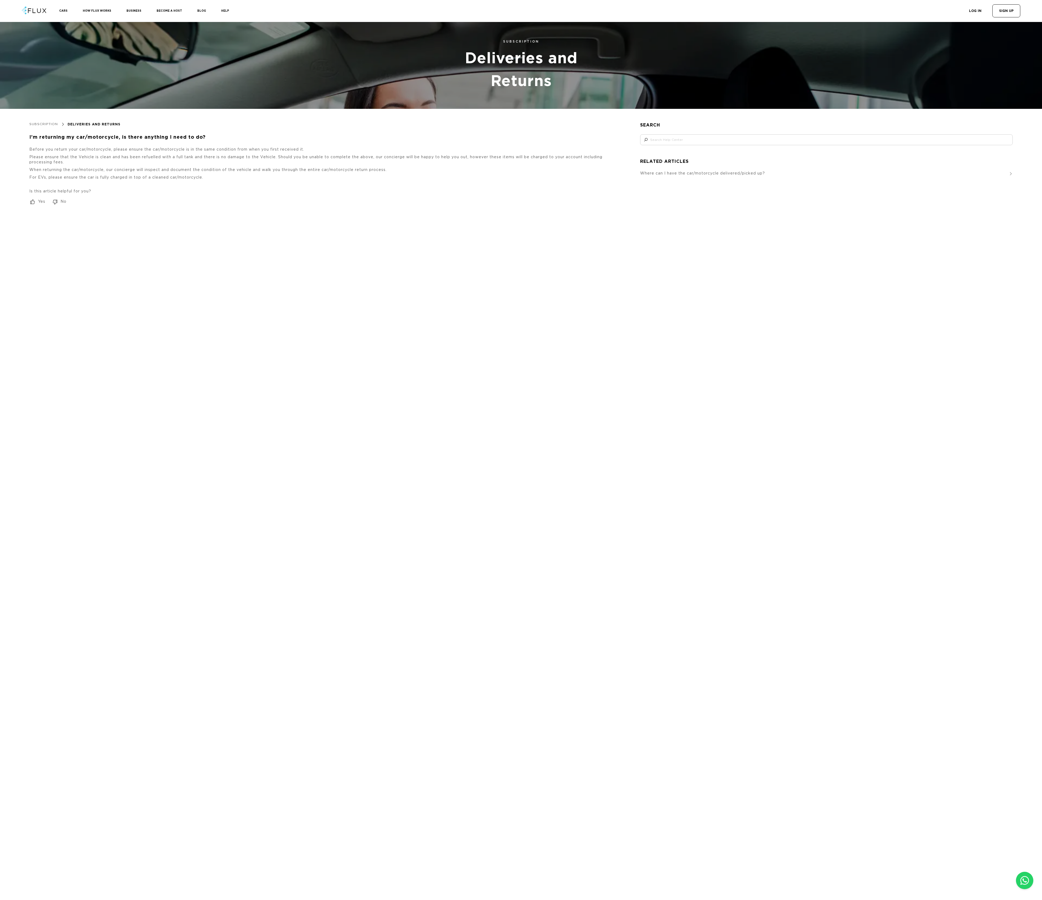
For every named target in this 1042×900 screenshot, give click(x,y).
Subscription (43, 124)
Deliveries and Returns (94, 124)
